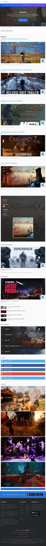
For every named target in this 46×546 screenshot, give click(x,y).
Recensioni (28, 506)
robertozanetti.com (23, 534)
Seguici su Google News (9, 378)
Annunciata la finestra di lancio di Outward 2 (13, 132)
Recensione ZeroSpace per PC (6, 269)
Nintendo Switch (21, 513)
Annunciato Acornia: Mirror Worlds (13, 306)
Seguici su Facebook (8, 365)
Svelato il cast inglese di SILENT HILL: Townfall (16, 310)
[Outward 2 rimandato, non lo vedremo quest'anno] (23, 52)
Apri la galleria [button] (23, 488)
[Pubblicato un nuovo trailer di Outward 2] (23, 114)
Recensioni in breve (28, 508)
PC (20, 515)
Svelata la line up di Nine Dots (9, 163)
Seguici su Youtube (8, 373)
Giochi (27, 504)
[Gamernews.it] (6, 1)
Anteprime (28, 510)
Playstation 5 (22, 505)
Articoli (27, 512)
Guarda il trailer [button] (23, 20)
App (26, 514)
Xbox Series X (22, 508)
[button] (31, 494)
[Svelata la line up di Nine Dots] (23, 176)
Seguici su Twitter (7, 361)
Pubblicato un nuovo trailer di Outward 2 (12, 101)
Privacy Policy (20, 536)
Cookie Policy (26, 536)
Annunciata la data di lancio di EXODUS (14, 314)
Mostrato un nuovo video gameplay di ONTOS (15, 318)
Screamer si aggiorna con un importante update (10, 300)
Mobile (21, 517)
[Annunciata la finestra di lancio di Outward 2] (23, 145)
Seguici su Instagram (8, 369)
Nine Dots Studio (6, 211)
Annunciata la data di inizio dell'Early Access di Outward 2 (16, 70)
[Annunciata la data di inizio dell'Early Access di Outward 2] (23, 83)
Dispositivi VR (22, 519)
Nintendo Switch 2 (21, 510)
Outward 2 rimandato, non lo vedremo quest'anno (14, 39)
